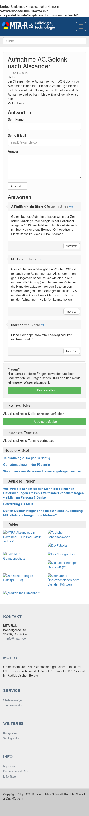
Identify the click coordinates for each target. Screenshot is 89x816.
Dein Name (16, 119)
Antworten (72, 246)
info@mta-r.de (16, 638)
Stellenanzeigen (13, 700)
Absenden (17, 186)
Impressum (10, 766)
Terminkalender (12, 705)
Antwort (13, 151)
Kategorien (10, 733)
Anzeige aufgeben (46, 421)
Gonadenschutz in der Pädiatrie (26, 464)
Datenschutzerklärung (16, 771)
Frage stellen (45, 390)
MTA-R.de (9, 776)
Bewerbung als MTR (18, 504)
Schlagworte (11, 738)
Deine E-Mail (17, 135)
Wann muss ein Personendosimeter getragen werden (42, 471)
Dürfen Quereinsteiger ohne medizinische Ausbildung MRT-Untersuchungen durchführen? (43, 512)
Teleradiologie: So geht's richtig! (27, 458)
